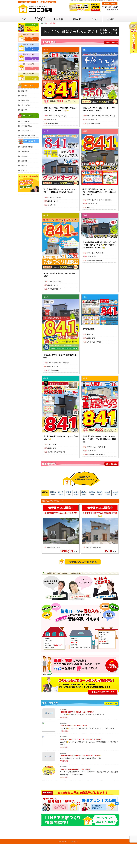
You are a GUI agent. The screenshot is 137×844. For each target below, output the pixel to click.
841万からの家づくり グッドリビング (68, 841)
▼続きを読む (64, 717)
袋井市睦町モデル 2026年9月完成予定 (60, 513)
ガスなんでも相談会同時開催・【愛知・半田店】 (75, 769)
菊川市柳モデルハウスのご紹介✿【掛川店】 (74, 725)
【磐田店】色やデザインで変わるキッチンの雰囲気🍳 (77, 712)
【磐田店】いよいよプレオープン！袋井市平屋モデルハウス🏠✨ (80, 755)
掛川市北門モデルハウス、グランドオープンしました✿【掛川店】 (81, 739)
